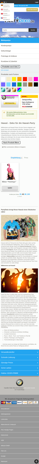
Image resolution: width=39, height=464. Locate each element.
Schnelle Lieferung (8, 357)
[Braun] (30, 84)
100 (28, 194)
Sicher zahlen (6, 368)
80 (25, 194)
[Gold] (14, 90)
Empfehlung (16, 158)
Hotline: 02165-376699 (9, 373)
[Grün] (19, 84)
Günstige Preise (7, 363)
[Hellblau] (8, 84)
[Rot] (25, 79)
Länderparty (4, 325)
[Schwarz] (36, 84)
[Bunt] (19, 90)
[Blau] (14, 84)
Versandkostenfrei (7, 352)
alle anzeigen (5, 70)
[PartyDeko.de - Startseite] (19, 19)
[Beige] (8, 79)
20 (20, 194)
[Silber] (8, 90)
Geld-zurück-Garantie (29, 388)
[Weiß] (3, 79)
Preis (26, 158)
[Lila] (3, 84)
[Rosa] (30, 79)
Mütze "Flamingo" (9, 182)
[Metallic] (3, 90)
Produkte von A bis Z (10, 67)
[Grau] (25, 84)
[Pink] (36, 79)
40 (23, 194)
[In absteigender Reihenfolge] (22, 158)
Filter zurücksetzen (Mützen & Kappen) (14, 147)
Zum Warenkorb (32, 9)
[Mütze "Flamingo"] (10, 171)
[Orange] (19, 79)
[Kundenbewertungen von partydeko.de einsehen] (10, 96)
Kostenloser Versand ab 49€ (19, 5)
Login (36, 2)
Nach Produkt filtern (11, 142)
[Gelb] (14, 79)
